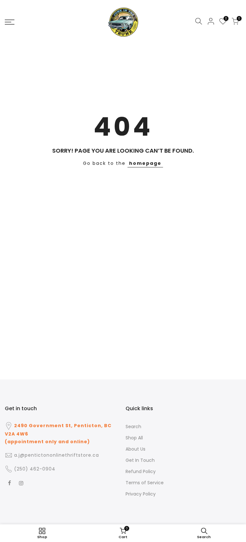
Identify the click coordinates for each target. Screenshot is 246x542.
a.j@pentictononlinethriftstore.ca (56, 455)
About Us (135, 449)
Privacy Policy (141, 494)
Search (133, 426)
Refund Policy (141, 471)
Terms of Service (145, 482)
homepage (145, 163)
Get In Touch (140, 460)
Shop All (134, 438)
